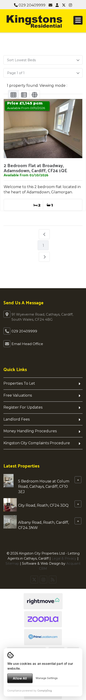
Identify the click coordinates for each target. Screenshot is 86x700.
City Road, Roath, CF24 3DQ (43, 505)
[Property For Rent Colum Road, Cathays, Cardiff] (8, 480)
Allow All (20, 678)
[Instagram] (70, 5)
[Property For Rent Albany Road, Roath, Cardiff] (10, 521)
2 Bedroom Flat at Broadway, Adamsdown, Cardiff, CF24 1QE (35, 167)
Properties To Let (19, 383)
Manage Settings (47, 678)
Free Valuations (17, 395)
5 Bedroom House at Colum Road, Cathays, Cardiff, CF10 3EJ (43, 486)
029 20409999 (31, 5)
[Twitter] (64, 5)
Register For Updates (22, 407)
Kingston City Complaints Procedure (36, 443)
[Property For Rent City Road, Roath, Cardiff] (10, 504)
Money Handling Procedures (30, 431)
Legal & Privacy (64, 558)
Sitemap (12, 563)
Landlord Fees (16, 419)
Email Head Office (27, 344)
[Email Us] (50, 5)
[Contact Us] (57, 5)
